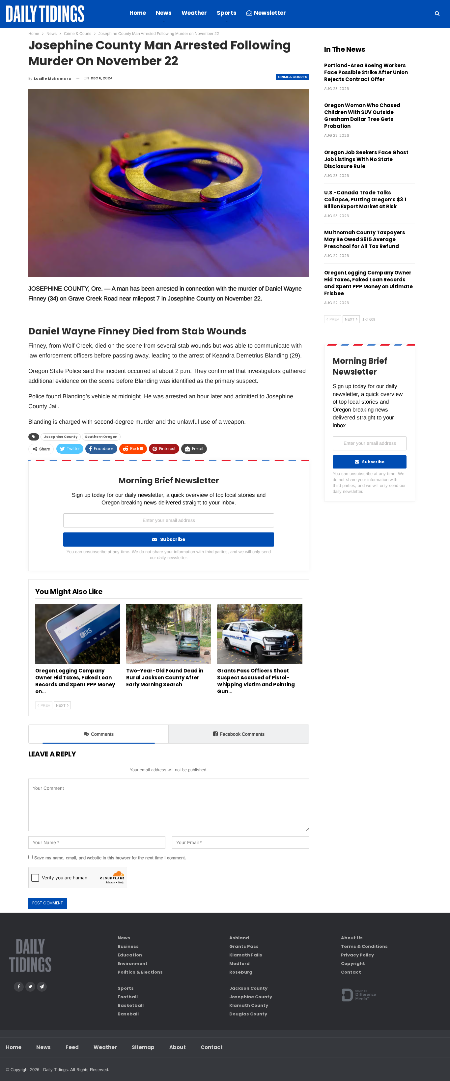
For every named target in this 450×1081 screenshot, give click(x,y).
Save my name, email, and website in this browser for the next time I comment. (110, 857)
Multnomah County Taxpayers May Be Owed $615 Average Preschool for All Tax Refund (364, 239)
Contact (351, 972)
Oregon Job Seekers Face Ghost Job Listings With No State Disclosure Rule (366, 159)
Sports (227, 13)
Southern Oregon (101, 436)
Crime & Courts (292, 76)
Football (128, 997)
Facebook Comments (242, 734)
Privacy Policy (357, 955)
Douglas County (248, 1014)
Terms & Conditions (364, 946)
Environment (133, 963)
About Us (352, 938)
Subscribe (172, 539)
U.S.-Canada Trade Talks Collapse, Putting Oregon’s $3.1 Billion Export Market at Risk (365, 199)
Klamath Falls (245, 955)
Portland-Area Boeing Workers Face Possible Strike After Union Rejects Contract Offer (366, 72)
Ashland (239, 938)
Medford (239, 963)
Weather (194, 13)
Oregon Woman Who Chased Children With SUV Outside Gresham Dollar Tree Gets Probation (362, 115)
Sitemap (143, 1047)
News (164, 13)
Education (130, 955)
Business (128, 946)
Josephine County (60, 436)
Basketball (131, 1005)
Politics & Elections (140, 972)
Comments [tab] (102, 734)
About (177, 1047)
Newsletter (270, 13)
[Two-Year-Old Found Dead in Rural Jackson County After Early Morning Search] (168, 634)
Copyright (353, 963)
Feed (72, 1047)
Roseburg (240, 972)
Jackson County (248, 988)
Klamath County (248, 1005)
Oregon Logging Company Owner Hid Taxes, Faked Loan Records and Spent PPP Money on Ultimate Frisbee (368, 283)
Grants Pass (244, 946)
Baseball (128, 1014)
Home (137, 13)
